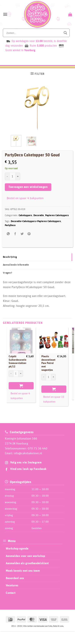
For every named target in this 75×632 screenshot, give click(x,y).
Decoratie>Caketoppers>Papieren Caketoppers (36, 221)
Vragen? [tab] (7, 273)
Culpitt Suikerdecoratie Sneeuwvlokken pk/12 (18, 361)
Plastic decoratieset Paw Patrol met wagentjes (48, 363)
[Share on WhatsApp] (8, 234)
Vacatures (12, 585)
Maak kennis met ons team (23, 570)
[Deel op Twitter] (22, 234)
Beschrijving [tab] (10, 257)
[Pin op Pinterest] (29, 234)
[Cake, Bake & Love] (37, 14)
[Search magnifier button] (65, 33)
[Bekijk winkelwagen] (69, 14)
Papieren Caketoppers (57, 215)
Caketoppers (25, 215)
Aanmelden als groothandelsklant (27, 563)
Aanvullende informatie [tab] (16, 265)
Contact (10, 592)
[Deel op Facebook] (15, 234)
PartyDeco (10, 225)
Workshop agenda (17, 548)
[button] (5, 14)
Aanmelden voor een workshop (25, 556)
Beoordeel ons (15, 578)
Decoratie (38, 215)
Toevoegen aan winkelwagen (28, 187)
